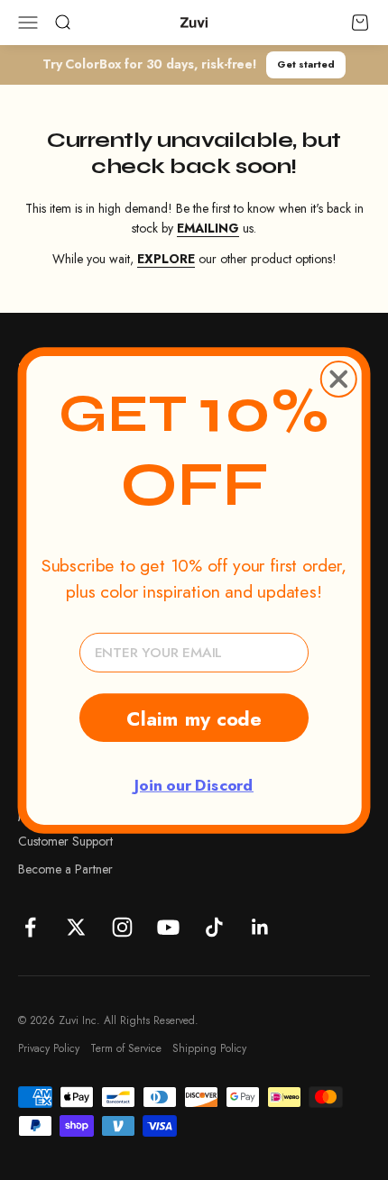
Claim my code (194, 717)
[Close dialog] (338, 378)
